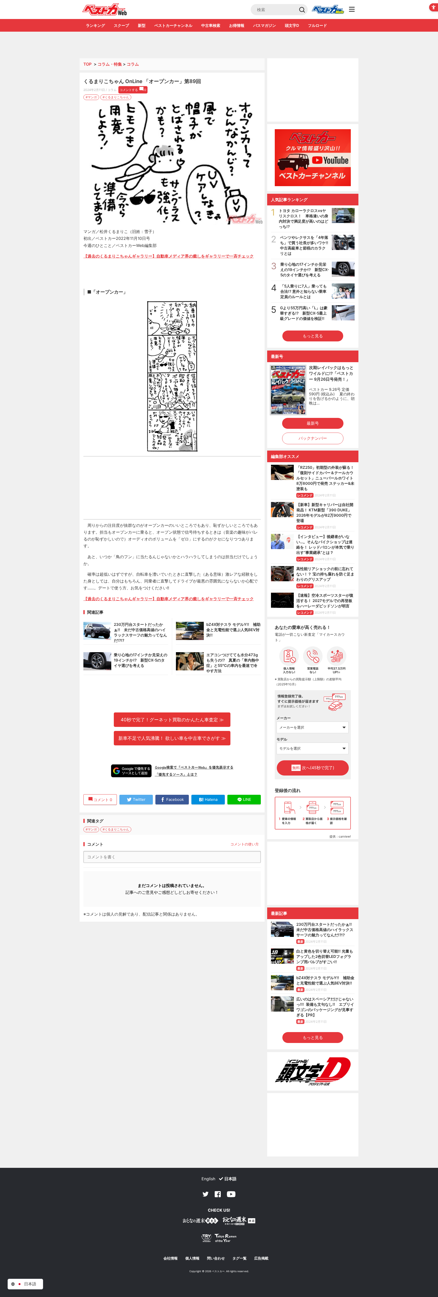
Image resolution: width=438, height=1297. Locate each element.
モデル (282, 739)
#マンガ (91, 97)
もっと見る (313, 335)
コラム (133, 64)
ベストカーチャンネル (173, 25)
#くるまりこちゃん (116, 97)
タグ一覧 (239, 1258)
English (208, 1178)
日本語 (230, 1178)
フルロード (317, 25)
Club (328, 9)
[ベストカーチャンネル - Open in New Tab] (313, 157)
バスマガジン (264, 25)
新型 (141, 25)
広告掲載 (261, 1258)
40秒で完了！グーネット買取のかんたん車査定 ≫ (172, 719)
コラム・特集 (110, 64)
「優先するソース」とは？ (176, 774)
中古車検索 (210, 25)
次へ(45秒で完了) (313, 767)
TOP (87, 64)
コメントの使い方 (244, 844)
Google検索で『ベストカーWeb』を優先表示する (194, 767)
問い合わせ (216, 1258)
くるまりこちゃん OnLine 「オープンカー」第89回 (142, 81)
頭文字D (292, 25)
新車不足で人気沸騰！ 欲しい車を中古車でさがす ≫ (172, 738)
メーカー (284, 718)
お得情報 (236, 25)
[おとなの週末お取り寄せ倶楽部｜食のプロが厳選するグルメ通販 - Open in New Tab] (200, 1221)
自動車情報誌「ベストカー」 (104, 9)
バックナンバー (313, 438)
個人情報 (192, 1258)
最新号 (313, 423)
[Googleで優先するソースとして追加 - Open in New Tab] (131, 770)
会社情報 (170, 1258)
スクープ (121, 25)
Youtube (231, 1194)
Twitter (206, 1194)
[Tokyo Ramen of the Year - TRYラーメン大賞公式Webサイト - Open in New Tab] (219, 1239)
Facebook (218, 1194)
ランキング (95, 25)
